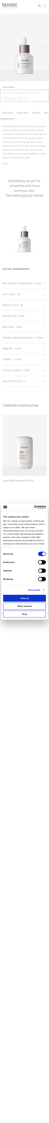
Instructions (22, 112)
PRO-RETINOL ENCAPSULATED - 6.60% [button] (21, 283)
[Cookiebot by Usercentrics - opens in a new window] (34, 507)
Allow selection (24, 606)
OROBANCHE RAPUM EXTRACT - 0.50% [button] (22, 337)
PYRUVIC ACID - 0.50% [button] (13, 316)
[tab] (7, 113)
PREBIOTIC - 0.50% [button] (11, 348)
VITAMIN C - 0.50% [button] (11, 359)
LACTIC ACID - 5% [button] (11, 294)
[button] (44, 47)
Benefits (36, 112)
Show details (34, 590)
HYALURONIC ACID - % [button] (13, 381)
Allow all (24, 598)
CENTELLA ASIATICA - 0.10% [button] (16, 370)
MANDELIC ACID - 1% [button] (12, 305)
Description (7, 112)
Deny (24, 614)
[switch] (42, 562)
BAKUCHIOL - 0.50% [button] (12, 327)
